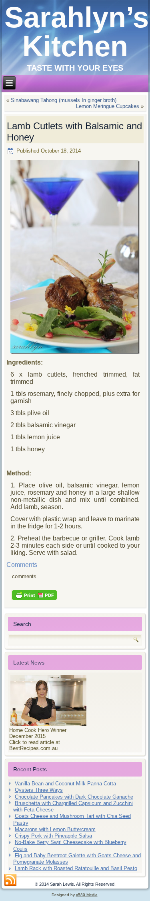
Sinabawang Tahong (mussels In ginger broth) (63, 100)
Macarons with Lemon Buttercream (55, 829)
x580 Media (87, 895)
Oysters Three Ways (39, 790)
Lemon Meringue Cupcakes (107, 106)
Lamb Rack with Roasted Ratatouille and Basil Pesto (76, 868)
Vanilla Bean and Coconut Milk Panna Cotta (65, 784)
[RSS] (10, 880)
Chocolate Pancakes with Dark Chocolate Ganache (74, 797)
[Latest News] (75, 700)
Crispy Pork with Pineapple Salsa (53, 836)
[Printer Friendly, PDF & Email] (34, 594)
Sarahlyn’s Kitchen (76, 31)
